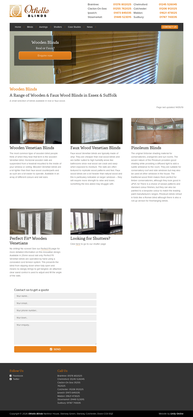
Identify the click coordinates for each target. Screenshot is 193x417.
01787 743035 (168, 17)
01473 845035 (122, 12)
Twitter (15, 379)
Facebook (17, 375)
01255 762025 (122, 8)
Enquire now (45, 55)
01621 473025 (168, 12)
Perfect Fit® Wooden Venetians (28, 241)
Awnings (43, 27)
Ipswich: (92, 12)
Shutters (58, 27)
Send (57, 349)
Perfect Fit (46, 248)
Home (18, 27)
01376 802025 (122, 4)
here (78, 244)
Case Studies (74, 27)
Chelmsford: (141, 4)
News (90, 27)
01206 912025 (168, 8)
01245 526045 (168, 4)
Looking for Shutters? (90, 238)
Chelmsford (63, 379)
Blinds (30, 27)
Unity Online (176, 413)
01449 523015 (122, 17)
